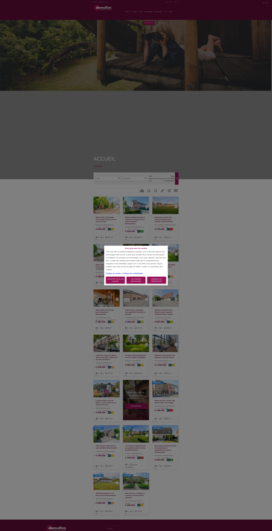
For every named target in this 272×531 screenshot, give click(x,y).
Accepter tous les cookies (115, 280)
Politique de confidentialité (133, 273)
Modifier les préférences (156, 280)
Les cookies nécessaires (136, 280)
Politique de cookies (113, 273)
